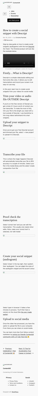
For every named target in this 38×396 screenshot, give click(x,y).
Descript (31, 46)
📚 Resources (8, 40)
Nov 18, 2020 (7, 37)
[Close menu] (9, 7)
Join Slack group (14, 20)
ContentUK (16, 3)
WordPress (15, 392)
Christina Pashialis (20, 37)
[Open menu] (5, 13)
